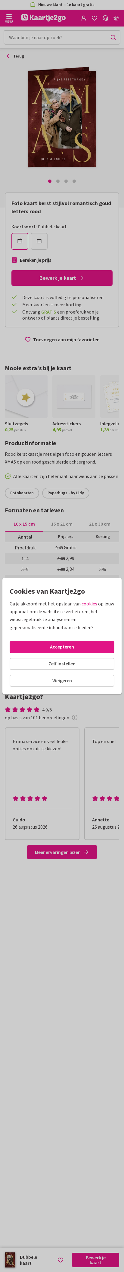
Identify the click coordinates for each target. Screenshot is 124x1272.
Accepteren (62, 647)
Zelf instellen (62, 664)
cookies (89, 604)
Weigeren (62, 680)
